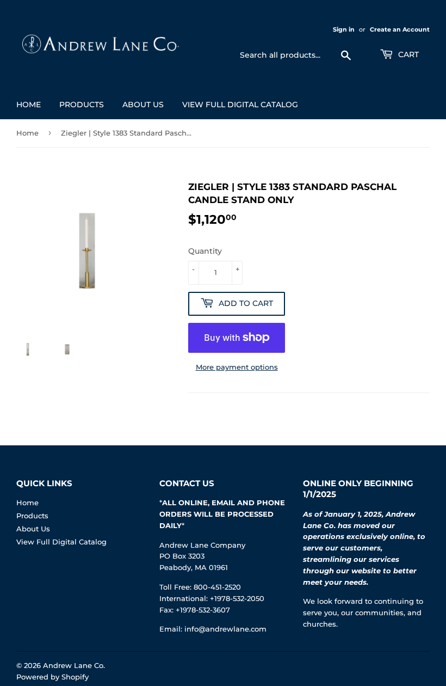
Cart (407, 54)
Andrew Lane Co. (74, 665)
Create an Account (400, 29)
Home (28, 104)
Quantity (205, 251)
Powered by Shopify (52, 676)
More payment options (237, 367)
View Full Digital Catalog (240, 104)
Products (81, 104)
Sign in (344, 29)
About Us (143, 104)
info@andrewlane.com (225, 628)
